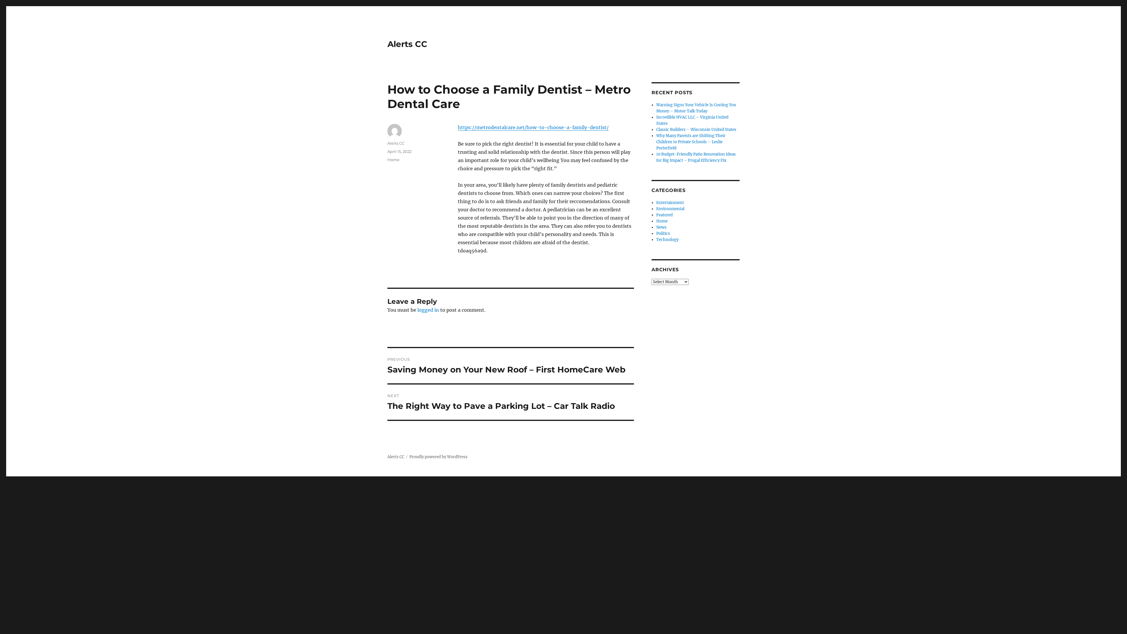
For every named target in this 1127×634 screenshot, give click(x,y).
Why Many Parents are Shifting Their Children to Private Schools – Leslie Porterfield (691, 142)
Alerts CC (407, 44)
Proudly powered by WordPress (438, 456)
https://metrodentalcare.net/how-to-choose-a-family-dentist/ (533, 127)
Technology (667, 239)
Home (393, 159)
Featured (664, 215)
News (661, 227)
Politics (663, 233)
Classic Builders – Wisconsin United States (696, 129)
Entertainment (670, 202)
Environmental (670, 208)
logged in (428, 310)
